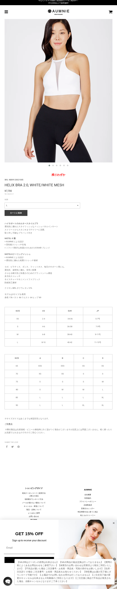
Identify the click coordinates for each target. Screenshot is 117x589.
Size (6, 200)
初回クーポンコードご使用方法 (34, 493)
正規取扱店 (88, 505)
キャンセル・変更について (34, 506)
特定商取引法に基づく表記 (88, 512)
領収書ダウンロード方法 (34, 499)
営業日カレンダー (87, 509)
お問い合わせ (34, 516)
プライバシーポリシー (87, 502)
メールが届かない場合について (34, 503)
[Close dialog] (114, 523)
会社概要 (87, 495)
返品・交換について (33, 510)
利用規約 (87, 498)
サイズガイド (9, 194)
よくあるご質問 (34, 513)
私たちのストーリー (87, 515)
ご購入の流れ (34, 496)
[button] (7, 581)
